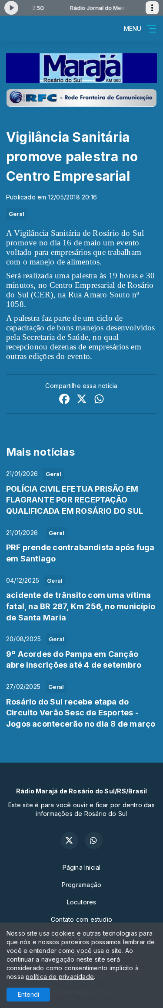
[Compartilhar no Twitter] (82, 400)
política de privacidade (60, 976)
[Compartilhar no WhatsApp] (99, 400)
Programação (81, 884)
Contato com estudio (81, 919)
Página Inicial (82, 867)
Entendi (28, 994)
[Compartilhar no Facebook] (64, 400)
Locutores (81, 902)
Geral (16, 213)
